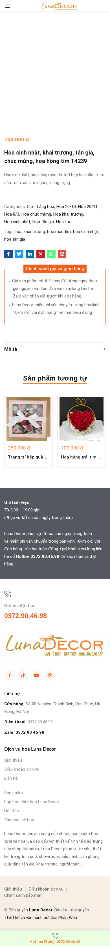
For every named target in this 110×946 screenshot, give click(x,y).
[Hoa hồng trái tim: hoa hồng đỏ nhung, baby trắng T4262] (82, 419)
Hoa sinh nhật (17, 221)
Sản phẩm (13, 792)
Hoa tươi (64, 221)
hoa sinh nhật (85, 231)
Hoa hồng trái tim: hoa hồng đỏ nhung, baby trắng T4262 (81, 457)
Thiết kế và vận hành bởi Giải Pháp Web (40, 917)
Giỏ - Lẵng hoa (40, 206)
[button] (55, 269)
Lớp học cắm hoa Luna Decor (31, 801)
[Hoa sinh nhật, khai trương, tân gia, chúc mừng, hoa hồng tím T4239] (8, 254)
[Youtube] (36, 675)
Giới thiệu (13, 760)
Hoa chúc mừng (36, 214)
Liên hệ (11, 778)
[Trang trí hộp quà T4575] (28, 419)
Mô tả (10, 349)
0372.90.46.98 (44, 556)
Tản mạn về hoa (19, 819)
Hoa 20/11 (88, 206)
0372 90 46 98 (30, 732)
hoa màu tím (59, 231)
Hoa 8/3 (11, 214)
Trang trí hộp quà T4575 (28, 457)
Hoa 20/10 (66, 206)
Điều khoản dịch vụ (21, 769)
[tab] (55, 349)
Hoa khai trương (68, 214)
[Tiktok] (22, 675)
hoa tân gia (14, 239)
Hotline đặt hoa (20, 605)
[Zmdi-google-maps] (49, 675)
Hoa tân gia (43, 221)
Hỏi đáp (11, 810)
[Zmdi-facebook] (9, 675)
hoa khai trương (30, 231)
